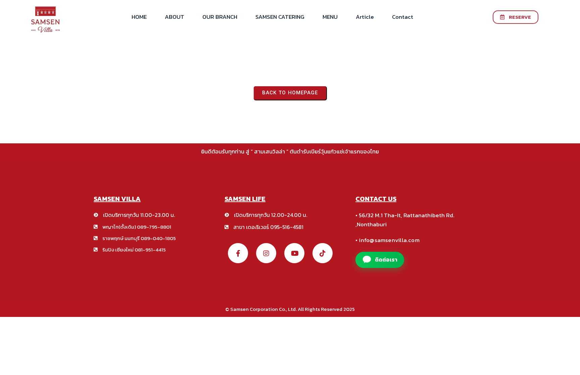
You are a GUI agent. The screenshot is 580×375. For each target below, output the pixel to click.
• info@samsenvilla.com (387, 240)
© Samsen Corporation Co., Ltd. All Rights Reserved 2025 (290, 309)
